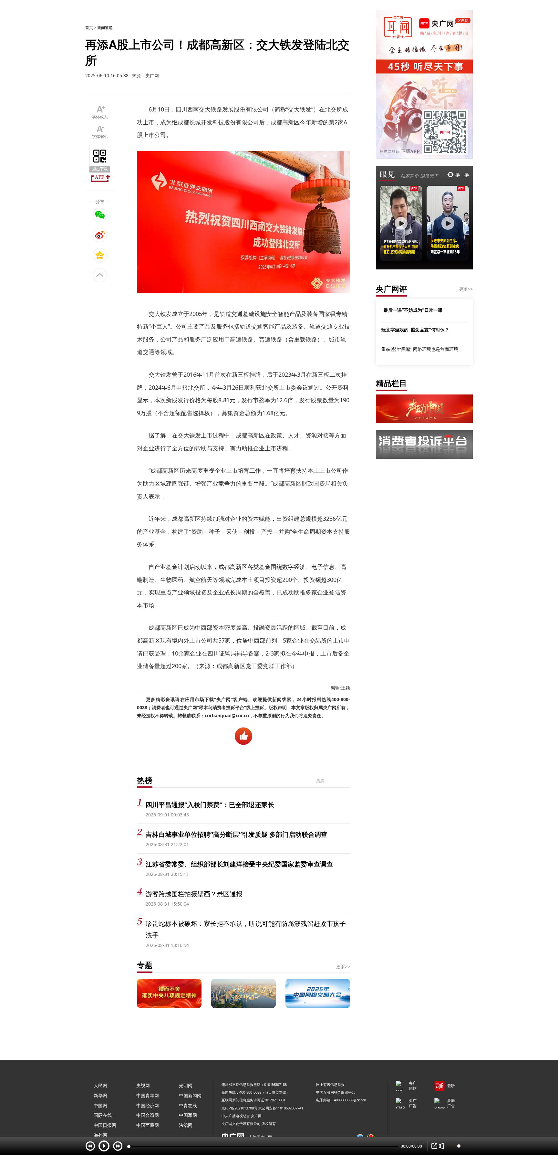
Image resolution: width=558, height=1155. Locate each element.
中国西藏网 (147, 1125)
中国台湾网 (147, 1115)
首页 (89, 27)
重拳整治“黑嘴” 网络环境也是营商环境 (419, 349)
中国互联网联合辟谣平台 (335, 1092)
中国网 (100, 1105)
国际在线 (103, 1115)
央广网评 (391, 288)
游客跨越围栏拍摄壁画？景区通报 (194, 893)
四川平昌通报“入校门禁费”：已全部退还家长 (210, 804)
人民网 (100, 1085)
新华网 (100, 1095)
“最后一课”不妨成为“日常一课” (413, 310)
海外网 (100, 1135)
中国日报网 (105, 1125)
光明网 (185, 1085)
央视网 (143, 1085)
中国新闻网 (190, 1095)
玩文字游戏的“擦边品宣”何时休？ (415, 329)
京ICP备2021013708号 (239, 1108)
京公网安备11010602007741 (280, 1108)
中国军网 (188, 1115)
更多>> (343, 966)
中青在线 (188, 1105)
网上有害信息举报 (330, 1084)
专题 (144, 965)
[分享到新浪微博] (100, 235)
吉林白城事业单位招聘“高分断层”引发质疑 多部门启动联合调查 (236, 834)
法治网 (185, 1125)
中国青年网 (147, 1095)
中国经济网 (147, 1105)
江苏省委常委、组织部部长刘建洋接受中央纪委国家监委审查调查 (239, 864)
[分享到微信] (100, 215)
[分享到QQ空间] (100, 255)
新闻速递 (105, 27)
